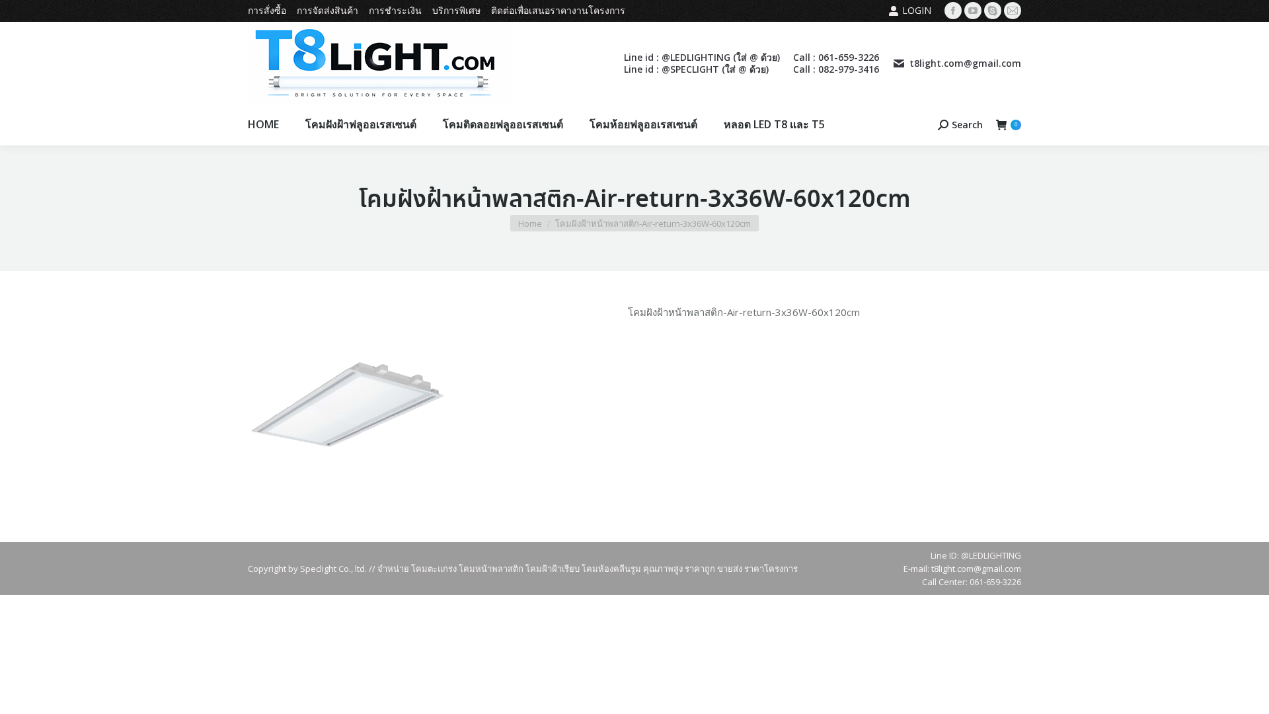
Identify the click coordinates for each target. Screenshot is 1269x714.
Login (916, 10)
